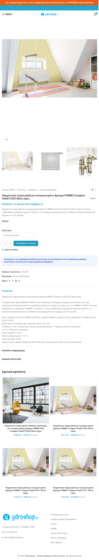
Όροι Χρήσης (56, 542)
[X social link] (12, 281)
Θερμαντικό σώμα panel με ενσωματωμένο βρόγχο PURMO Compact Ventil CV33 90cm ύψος (73, 428)
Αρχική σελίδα (8, 190)
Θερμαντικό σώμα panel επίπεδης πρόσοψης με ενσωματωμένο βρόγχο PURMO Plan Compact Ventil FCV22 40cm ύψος (26, 428)
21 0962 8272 (11, 532)
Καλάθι (54, 528)
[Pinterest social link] (16, 281)
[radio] (3, 224)
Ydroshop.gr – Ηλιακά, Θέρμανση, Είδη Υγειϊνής (44, 556)
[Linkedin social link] (19, 281)
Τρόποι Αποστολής (59, 533)
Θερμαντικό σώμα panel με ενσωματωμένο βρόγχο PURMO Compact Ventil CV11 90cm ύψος (26, 490)
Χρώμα (5, 221)
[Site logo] (49, 14)
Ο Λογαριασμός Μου (59, 514)
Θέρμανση (32, 190)
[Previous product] (89, 189)
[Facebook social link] (9, 281)
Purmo (93, 198)
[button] (4, 82)
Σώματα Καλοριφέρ (48, 190)
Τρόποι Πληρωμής (59, 538)
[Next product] (95, 189)
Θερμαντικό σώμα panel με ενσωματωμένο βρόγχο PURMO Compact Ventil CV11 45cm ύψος (73, 490)
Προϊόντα (21, 190)
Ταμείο (54, 524)
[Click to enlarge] (7, 139)
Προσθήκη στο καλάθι (26, 243)
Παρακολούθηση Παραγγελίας (64, 519)
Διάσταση (6, 230)
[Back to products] (92, 189)
